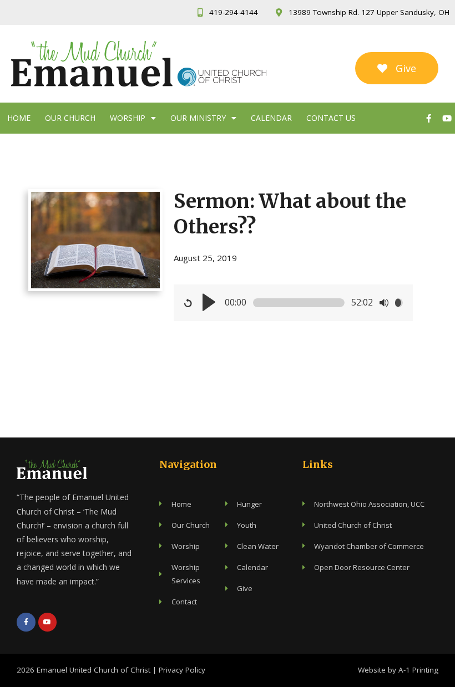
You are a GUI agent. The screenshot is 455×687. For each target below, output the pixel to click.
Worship (127, 118)
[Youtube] (446, 118)
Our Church (70, 118)
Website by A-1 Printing (398, 670)
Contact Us (331, 118)
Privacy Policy (182, 670)
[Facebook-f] (428, 118)
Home (19, 118)
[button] (396, 68)
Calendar (271, 118)
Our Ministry (198, 118)
